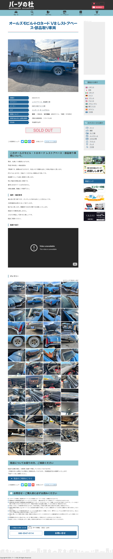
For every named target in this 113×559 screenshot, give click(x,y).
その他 (90, 112)
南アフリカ (92, 106)
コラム (80, 14)
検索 (32, 14)
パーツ (92, 128)
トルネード (35, 110)
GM (33, 106)
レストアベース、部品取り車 (41, 102)
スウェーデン (92, 104)
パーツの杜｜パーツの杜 (21, 5)
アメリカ (91, 101)
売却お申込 (48, 14)
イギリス (91, 87)
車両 (91, 130)
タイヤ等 (92, 133)
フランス (91, 98)
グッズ (92, 144)
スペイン (91, 109)
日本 (89, 90)
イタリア (91, 93)
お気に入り (97, 14)
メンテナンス (94, 136)
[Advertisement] (94, 48)
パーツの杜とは (65, 14)
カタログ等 (93, 139)
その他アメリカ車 (39, 106)
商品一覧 (16, 14)
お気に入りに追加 (51, 141)
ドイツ (90, 95)
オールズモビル (45, 110)
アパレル (92, 141)
